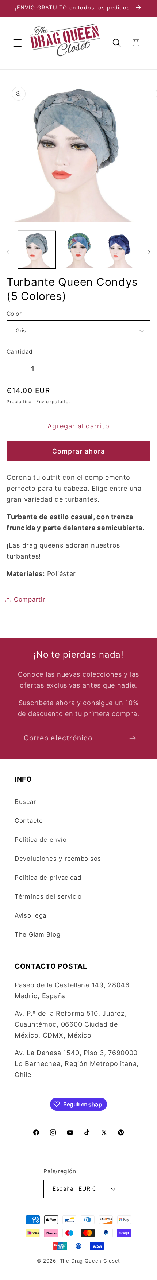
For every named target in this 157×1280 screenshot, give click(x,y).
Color (14, 313)
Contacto (29, 820)
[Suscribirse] (132, 738)
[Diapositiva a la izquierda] (8, 252)
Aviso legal (31, 915)
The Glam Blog (37, 934)
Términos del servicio (48, 896)
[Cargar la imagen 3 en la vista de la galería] (119, 249)
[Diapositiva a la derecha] (149, 252)
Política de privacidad (48, 877)
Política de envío (40, 839)
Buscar (25, 801)
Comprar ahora (78, 451)
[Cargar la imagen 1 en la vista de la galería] (36, 249)
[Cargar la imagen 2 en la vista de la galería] (78, 249)
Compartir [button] (29, 599)
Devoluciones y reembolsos (58, 858)
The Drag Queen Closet (90, 1261)
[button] (17, 42)
